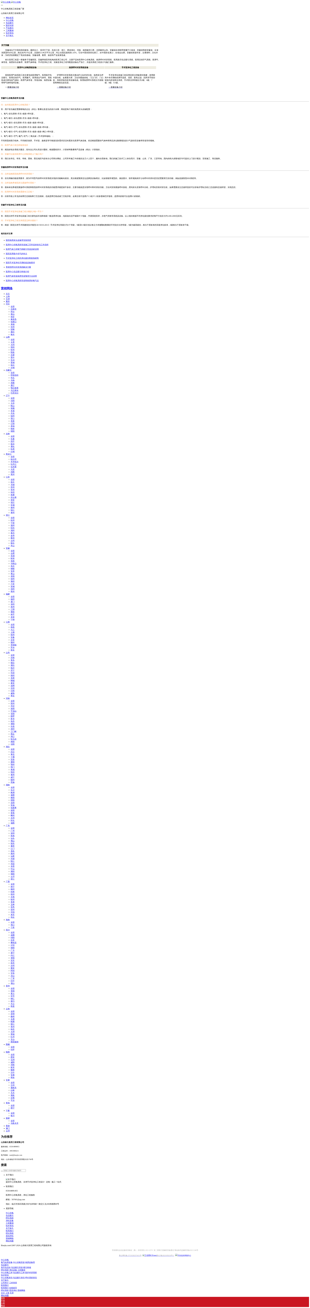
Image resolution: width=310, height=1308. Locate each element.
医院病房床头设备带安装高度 (18, 240)
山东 (8, 653)
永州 (13, 818)
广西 (8, 882)
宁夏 (8, 1111)
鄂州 (13, 764)
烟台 (13, 663)
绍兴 (13, 528)
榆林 (13, 1070)
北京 (8, 294)
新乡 (13, 719)
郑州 (13, 703)
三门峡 (13, 731)
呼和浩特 (14, 375)
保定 (13, 317)
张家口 (13, 322)
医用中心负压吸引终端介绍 (17, 272)
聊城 (13, 681)
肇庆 (13, 846)
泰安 (13, 683)
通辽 (13, 385)
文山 (13, 1039)
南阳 (13, 742)
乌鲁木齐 (14, 1123)
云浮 (13, 876)
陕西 (8, 1052)
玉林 (13, 904)
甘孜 (13, 973)
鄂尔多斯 (14, 388)
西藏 (8, 1044)
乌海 (13, 380)
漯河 (13, 729)
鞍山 (13, 406)
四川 (8, 930)
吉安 (13, 640)
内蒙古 (9, 370)
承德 (13, 324)
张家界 (13, 808)
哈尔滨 (13, 459)
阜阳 (13, 576)
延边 (13, 444)
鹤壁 (13, 716)
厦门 (13, 602)
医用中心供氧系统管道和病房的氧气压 (22, 281)
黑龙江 (9, 454)
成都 (13, 935)
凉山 (13, 976)
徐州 (13, 492)
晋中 (13, 357)
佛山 (13, 841)
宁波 (13, 523)
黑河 (13, 474)
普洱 (13, 1027)
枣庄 (13, 696)
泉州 (13, 607)
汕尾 (13, 856)
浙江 (8, 515)
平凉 (13, 1100)
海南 (8, 920)
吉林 (8, 434)
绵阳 (13, 938)
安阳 (13, 714)
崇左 (13, 917)
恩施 (13, 782)
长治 (13, 360)
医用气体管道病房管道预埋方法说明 (21, 276)
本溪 (13, 411)
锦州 (13, 416)
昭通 (13, 1021)
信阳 (13, 744)
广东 (8, 826)
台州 (13, 541)
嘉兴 (13, 533)
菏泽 (13, 673)
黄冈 (13, 775)
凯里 (13, 1006)
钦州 (13, 899)
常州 (13, 490)
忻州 (13, 350)
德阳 (13, 948)
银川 (13, 1116)
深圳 (13, 833)
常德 (13, 805)
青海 (8, 1103)
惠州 (13, 854)
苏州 (13, 487)
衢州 (13, 538)
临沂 (13, 668)
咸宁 (13, 777)
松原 (13, 449)
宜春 (13, 637)
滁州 (13, 581)
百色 (13, 907)
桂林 (13, 892)
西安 (13, 1057)
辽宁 (8, 396)
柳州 (13, 889)
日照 (13, 691)
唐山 (13, 314)
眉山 (13, 983)
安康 (13, 1075)
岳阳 (13, 803)
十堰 (13, 757)
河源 (13, 859)
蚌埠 (13, 558)
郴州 (13, 815)
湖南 (8, 785)
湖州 (13, 530)
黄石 (13, 754)
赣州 (13, 642)
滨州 (13, 688)
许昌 (13, 726)
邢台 (13, 312)
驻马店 (13, 739)
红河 (13, 1037)
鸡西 (13, 472)
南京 (13, 482)
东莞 (13, 866)
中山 (13, 869)
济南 (13, 658)
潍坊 (13, 665)
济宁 (13, 670)
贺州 (13, 910)
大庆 (13, 469)
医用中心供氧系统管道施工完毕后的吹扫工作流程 (27, 245)
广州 (13, 831)
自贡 (13, 940)
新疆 (8, 1118)
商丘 (13, 734)
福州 (13, 599)
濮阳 (13, 724)
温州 (13, 525)
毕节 (13, 996)
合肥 (13, 553)
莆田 (13, 612)
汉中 (13, 1072)
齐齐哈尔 (14, 462)
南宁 (13, 887)
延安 (13, 1067)
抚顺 (13, 408)
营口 (13, 418)
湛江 (13, 879)
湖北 (8, 747)
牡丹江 (13, 464)
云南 (8, 1009)
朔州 (13, 347)
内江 (13, 955)
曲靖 (13, 1016)
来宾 (13, 915)
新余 (13, 650)
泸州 (13, 945)
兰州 (13, 1085)
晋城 (13, 362)
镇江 (13, 510)
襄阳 (13, 762)
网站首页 (10, 18)
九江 (13, 630)
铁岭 (13, 429)
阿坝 (13, 971)
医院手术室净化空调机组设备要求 (20, 263)
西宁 (13, 1108)
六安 (13, 584)
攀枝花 (13, 943)
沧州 (13, 327)
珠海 (13, 836)
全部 (13, 306)
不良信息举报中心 (184, 1255)
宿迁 (13, 502)
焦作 (13, 721)
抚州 (13, 635)
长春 (13, 439)
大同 (13, 345)
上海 (8, 296)
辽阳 (13, 424)
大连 (13, 403)
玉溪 (13, 1019)
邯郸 (13, 329)
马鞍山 (13, 563)
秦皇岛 (13, 319)
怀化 (13, 820)
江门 (13, 848)
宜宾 (13, 960)
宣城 (13, 586)
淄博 (13, 686)
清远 (13, 864)
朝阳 (13, 431)
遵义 (13, 993)
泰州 (13, 513)
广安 (13, 978)
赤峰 (13, 383)
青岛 (13, 660)
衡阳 (13, 798)
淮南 (13, 561)
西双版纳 (14, 1042)
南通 (13, 495)
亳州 (13, 591)
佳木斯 (13, 467)
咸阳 (13, 1062)
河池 (13, 912)
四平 (13, 441)
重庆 (8, 301)
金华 (13, 535)
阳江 (13, 861)
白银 (13, 1090)
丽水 (13, 543)
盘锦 (13, 426)
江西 (8, 622)
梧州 (13, 894)
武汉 (13, 752)
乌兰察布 (14, 390)
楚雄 (13, 1034)
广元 (13, 950)
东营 (13, 678)
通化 (13, 446)
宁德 (13, 619)
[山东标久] (155, 2)
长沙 (13, 790)
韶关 (13, 843)
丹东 (13, 413)
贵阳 (13, 991)
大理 (13, 1032)
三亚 (13, 927)
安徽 (8, 548)
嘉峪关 (13, 1088)
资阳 (13, 958)
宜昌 (13, 759)
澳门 (8, 1128)
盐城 (13, 505)
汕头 (13, 838)
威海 (13, 693)
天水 (13, 1093)
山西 (8, 337)
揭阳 (13, 874)
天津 (8, 299)
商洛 (13, 1077)
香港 (8, 1126)
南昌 (13, 627)
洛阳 (13, 708)
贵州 (8, 986)
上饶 (13, 632)
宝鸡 (13, 1060)
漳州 (13, 604)
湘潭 (13, 795)
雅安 (13, 968)
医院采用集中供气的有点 (16, 254)
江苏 (8, 477)
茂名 (13, 851)
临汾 (13, 365)
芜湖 (13, 556)
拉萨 (13, 1049)
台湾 (8, 1131)
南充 (13, 963)
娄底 (13, 813)
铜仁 (13, 999)
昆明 (13, 1014)
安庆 (13, 571)
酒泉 (13, 1095)
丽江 (13, 1024)
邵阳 (13, 800)
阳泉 (13, 352)
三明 (13, 609)
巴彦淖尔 (14, 393)
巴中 (13, 981)
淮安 (13, 500)
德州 (13, 675)
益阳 (13, 810)
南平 (13, 614)
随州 (13, 780)
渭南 (13, 1065)
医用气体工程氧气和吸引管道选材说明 (22, 249)
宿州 (13, 579)
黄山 (13, 574)
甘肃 (8, 1080)
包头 (13, 378)
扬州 (13, 507)
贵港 (13, 902)
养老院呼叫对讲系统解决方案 (18, 267)
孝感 (13, 770)
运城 (13, 368)
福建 (8, 594)
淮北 (13, 566)
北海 (13, 897)
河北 (8, 304)
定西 (13, 1098)
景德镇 (13, 645)
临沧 (13, 1029)
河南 (8, 698)
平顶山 (13, 711)
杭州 (13, 520)
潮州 (13, 871)
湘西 (13, 823)
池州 (13, 589)
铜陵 (13, 569)
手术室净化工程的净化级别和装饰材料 (22, 258)
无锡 (13, 485)
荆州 (13, 772)
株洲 (13, 792)
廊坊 (13, 332)
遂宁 (13, 953)
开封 (13, 706)
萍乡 (13, 647)
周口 (13, 736)
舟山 (13, 546)
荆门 (13, 767)
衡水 (13, 334)
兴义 (13, 1004)
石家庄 (13, 309)
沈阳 (13, 401)
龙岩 (13, 617)
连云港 (13, 497)
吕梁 (13, 355)
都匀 (13, 1001)
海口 (13, 925)
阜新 (13, 421)
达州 (13, 965)
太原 (13, 342)
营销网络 (7, 288)
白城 (13, 451)
